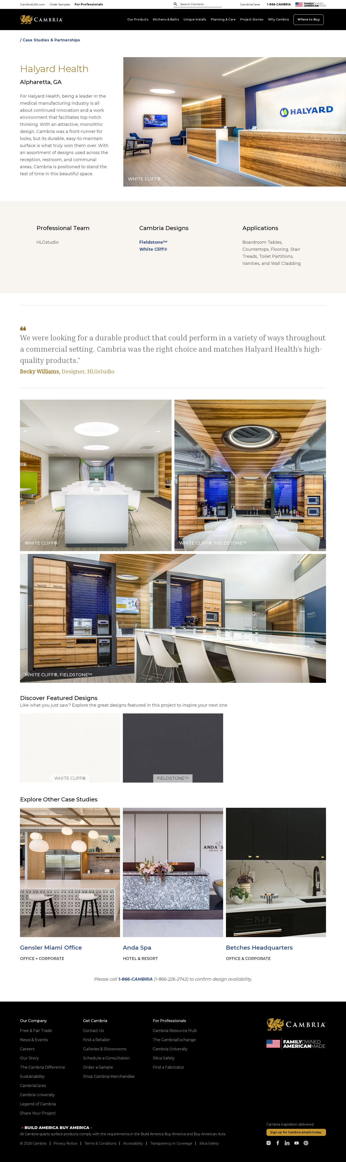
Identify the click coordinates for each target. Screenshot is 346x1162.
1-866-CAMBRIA (279, 4)
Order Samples (60, 4)
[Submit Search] (175, 4)
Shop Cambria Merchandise (109, 1076)
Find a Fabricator (168, 1067)
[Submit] (175, 4)
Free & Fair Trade (36, 1030)
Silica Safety (164, 1058)
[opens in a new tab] (268, 1143)
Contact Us (93, 1030)
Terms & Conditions (100, 1143)
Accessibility (133, 1143)
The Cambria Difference (42, 1067)
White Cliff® (153, 249)
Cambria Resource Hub (175, 1030)
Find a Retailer (96, 1040)
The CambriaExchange (174, 1040)
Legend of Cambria (38, 1104)
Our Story (29, 1058)
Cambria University (37, 1095)
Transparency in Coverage (171, 1143)
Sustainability (32, 1076)
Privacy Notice (65, 1143)
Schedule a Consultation (106, 1058)
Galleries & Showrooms (104, 1049)
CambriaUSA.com (32, 4)
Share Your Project (38, 1113)
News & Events (34, 1040)
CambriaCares (250, 4)
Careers (27, 1049)
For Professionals (89, 4)
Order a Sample (98, 1067)
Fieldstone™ (153, 242)
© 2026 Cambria (33, 1143)
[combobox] (202, 4)
